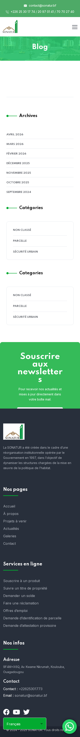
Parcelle (20, 241)
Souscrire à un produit (21, 581)
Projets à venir (15, 521)
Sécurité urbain (25, 251)
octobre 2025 (17, 182)
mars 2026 (14, 144)
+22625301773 (30, 689)
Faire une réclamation (21, 603)
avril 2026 (14, 134)
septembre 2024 (18, 192)
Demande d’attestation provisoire (29, 625)
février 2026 (16, 153)
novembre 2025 (18, 173)
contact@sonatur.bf (42, 5)
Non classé (22, 230)
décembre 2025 (18, 163)
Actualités (11, 528)
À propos (11, 514)
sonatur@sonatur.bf (31, 695)
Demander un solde (19, 596)
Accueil (9, 506)
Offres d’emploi (15, 610)
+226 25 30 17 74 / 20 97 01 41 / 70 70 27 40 (42, 11)
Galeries (9, 536)
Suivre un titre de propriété (25, 588)
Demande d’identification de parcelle (32, 618)
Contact (9, 543)
